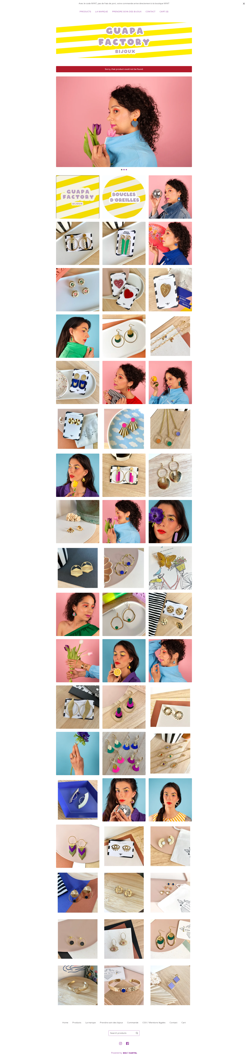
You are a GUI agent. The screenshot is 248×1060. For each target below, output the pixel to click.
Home (65, 1022)
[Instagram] (120, 1043)
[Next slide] (188, 122)
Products (85, 11)
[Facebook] (127, 1043)
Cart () (164, 11)
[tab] (121, 169)
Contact (151, 11)
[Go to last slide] (60, 122)
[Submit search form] (136, 1033)
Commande (132, 1022)
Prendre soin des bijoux (127, 11)
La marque (101, 11)
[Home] (124, 40)
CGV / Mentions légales (153, 1022)
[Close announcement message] (244, 4)
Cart (183, 1022)
